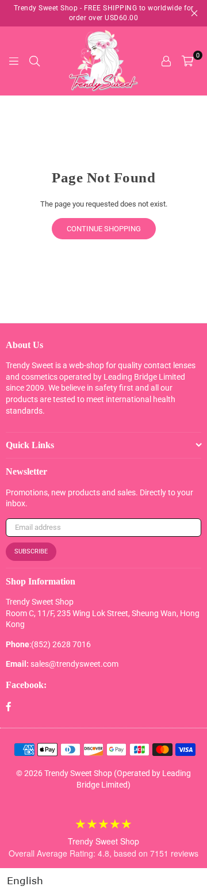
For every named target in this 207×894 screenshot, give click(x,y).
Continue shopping (104, 228)
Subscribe (31, 551)
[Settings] (166, 61)
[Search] (34, 61)
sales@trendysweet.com (74, 663)
